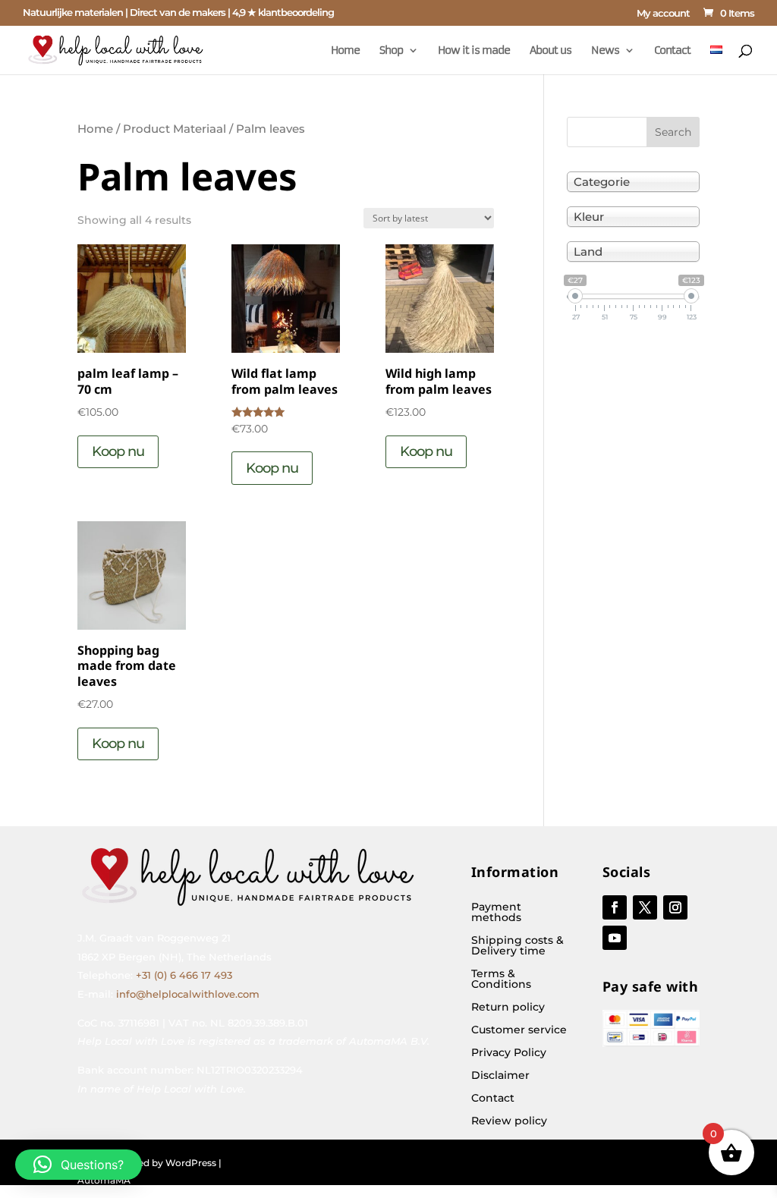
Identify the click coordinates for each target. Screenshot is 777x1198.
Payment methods (496, 912)
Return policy (508, 1007)
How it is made (474, 51)
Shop (391, 51)
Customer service (519, 1030)
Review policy (509, 1121)
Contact (672, 51)
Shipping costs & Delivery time (517, 946)
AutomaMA (104, 1180)
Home (345, 51)
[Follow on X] (645, 907)
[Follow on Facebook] (614, 907)
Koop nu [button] (118, 451)
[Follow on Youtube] (614, 938)
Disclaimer (500, 1076)
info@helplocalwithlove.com (188, 994)
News (605, 51)
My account (663, 13)
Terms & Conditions (501, 979)
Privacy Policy (508, 1053)
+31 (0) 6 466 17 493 (184, 975)
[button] (78, 1164)
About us (550, 51)
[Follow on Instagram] (675, 907)
